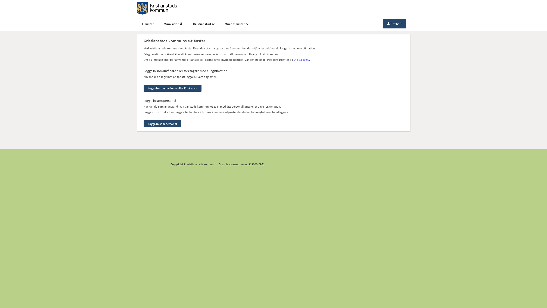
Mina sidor (171, 24)
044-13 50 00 (301, 60)
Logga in (394, 23)
